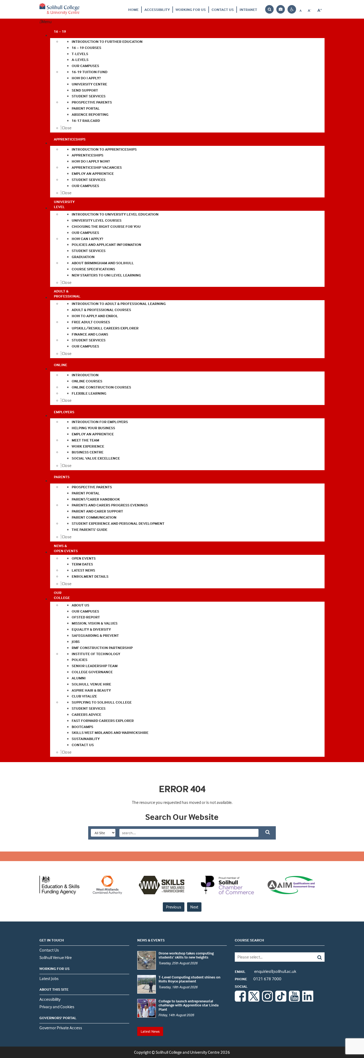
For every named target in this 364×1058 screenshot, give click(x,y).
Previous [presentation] (173, 907)
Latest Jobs (49, 978)
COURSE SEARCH (249, 940)
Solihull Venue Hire (55, 957)
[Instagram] (267, 1000)
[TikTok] (280, 1000)
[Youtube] (294, 1000)
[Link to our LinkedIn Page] (307, 1000)
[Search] (316, 957)
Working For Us (191, 9)
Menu (47, 21)
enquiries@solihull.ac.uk (265, 971)
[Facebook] (240, 1000)
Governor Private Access (60, 1027)
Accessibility (157, 9)
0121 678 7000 (258, 978)
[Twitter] (254, 1000)
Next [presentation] (194, 907)
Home (133, 9)
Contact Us (223, 9)
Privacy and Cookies (56, 1006)
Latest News (150, 1031)
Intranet (248, 9)
